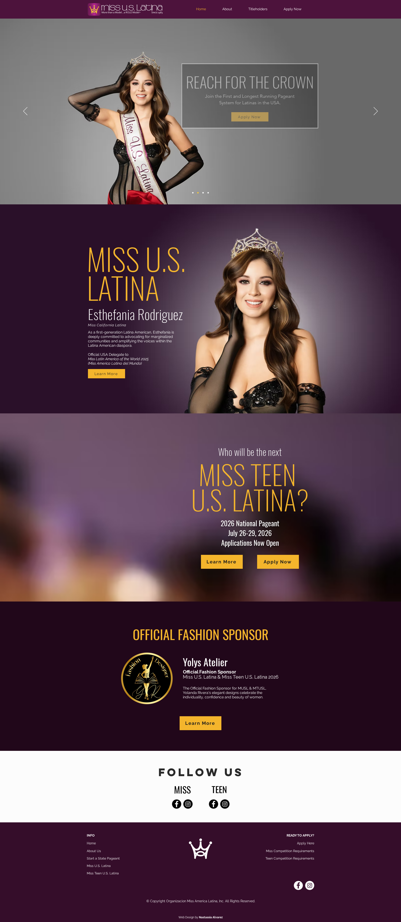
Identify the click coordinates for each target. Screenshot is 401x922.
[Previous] (25, 111)
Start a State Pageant (103, 858)
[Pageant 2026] (193, 192)
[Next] (376, 111)
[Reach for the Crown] (198, 192)
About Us (94, 851)
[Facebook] (176, 804)
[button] (232, 9)
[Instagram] (188, 804)
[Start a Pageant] (208, 192)
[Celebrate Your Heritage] (203, 192)
